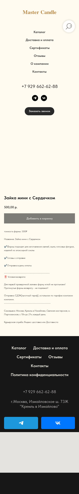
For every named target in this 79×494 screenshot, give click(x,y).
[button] (39, 111)
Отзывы (39, 56)
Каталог (39, 32)
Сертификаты (40, 48)
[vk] (44, 98)
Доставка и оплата (39, 40)
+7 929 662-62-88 (39, 86)
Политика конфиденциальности (39, 374)
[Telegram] (21, 423)
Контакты (39, 71)
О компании (40, 64)
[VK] (58, 423)
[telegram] (35, 98)
